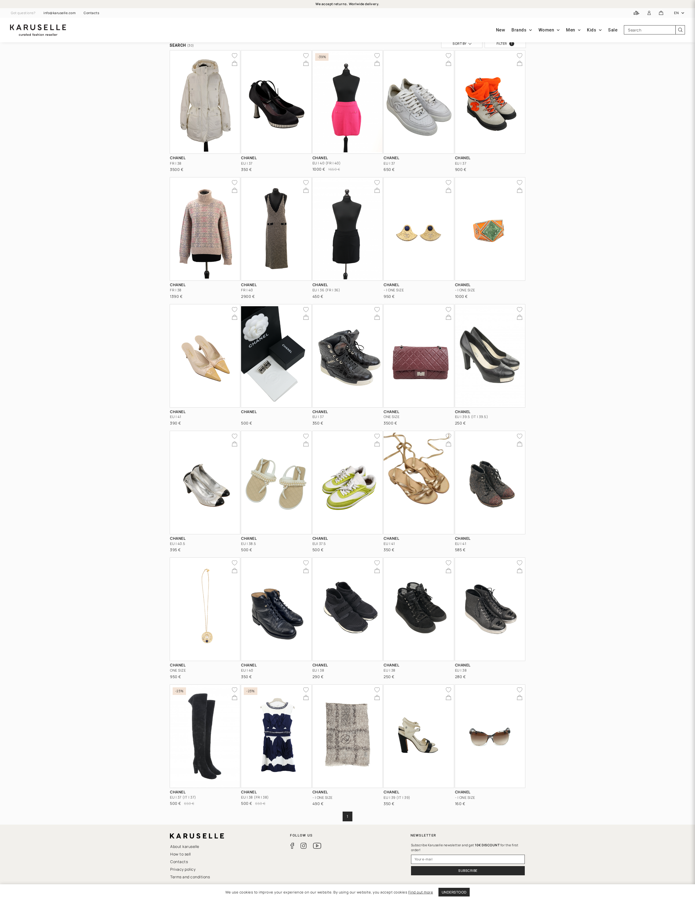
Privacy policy (182, 869)
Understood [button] (454, 892)
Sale (612, 30)
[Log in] (649, 13)
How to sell (180, 854)
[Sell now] (636, 13)
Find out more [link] (420, 892)
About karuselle (184, 846)
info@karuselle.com (59, 13)
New (500, 30)
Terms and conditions (190, 876)
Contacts (91, 13)
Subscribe (468, 870)
